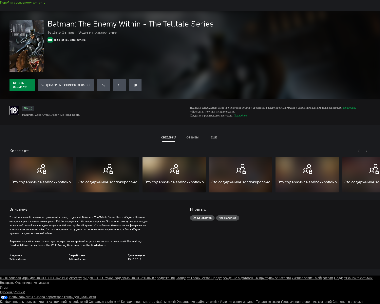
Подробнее (349, 107)
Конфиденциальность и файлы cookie (148, 301)
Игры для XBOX (33, 278)
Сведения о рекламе (347, 301)
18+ (26, 108)
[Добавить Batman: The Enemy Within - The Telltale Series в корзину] (103, 85)
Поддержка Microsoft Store (353, 278)
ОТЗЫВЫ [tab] (192, 137)
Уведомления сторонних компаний (306, 301)
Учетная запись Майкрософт (312, 278)
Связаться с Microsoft (104, 301)
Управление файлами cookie (198, 301)
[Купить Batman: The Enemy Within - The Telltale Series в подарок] (119, 85)
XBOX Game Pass (56, 278)
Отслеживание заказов (32, 282)
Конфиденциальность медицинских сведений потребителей (44, 301)
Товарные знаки (268, 301)
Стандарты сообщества (193, 278)
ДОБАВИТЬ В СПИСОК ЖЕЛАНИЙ (68, 85)
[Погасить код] (135, 85)
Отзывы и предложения (157, 278)
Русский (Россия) (12, 292)
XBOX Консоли (10, 278)
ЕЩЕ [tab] (214, 137)
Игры (4, 287)
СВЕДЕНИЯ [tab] (168, 137)
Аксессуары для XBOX (85, 278)
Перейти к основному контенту (22, 2)
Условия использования (237, 301)
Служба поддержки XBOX (121, 278)
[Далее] (366, 151)
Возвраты (7, 282)
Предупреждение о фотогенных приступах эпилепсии (251, 278)
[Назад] (359, 151)
